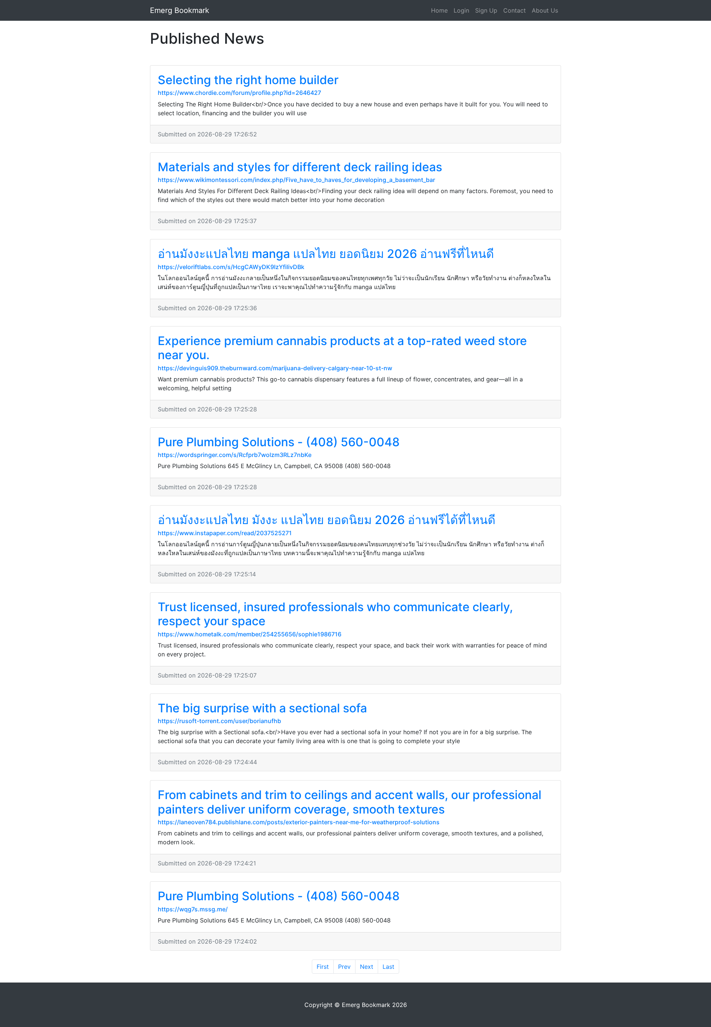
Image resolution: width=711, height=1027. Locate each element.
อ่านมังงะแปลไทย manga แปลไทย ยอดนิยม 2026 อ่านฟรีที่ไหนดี (326, 253)
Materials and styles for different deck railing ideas (300, 167)
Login (461, 10)
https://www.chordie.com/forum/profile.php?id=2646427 (239, 92)
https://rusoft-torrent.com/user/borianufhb (219, 721)
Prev (344, 966)
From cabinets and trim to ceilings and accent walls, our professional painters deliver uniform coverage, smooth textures (349, 802)
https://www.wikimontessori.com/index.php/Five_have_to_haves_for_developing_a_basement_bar (296, 179)
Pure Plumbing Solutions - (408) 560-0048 (279, 442)
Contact (514, 10)
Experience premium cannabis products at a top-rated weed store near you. (342, 348)
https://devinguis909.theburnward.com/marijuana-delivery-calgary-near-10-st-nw (275, 368)
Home (439, 10)
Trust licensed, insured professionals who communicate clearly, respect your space (335, 614)
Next (366, 966)
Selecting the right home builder (248, 80)
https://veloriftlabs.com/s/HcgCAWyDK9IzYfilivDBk (231, 267)
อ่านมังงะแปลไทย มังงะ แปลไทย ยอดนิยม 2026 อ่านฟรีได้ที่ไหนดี (326, 520)
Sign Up (486, 10)
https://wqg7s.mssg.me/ (193, 909)
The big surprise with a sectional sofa (262, 708)
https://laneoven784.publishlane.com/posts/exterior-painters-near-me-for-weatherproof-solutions (299, 822)
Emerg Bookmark (179, 10)
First (323, 966)
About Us (545, 10)
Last (388, 966)
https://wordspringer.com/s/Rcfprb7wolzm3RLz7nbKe (234, 454)
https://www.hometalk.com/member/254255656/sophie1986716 (249, 634)
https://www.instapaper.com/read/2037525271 (225, 533)
